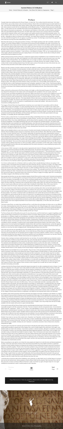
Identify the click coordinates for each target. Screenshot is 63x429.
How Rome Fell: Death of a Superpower (39, 10)
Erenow (24, 426)
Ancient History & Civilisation (20, 10)
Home (10, 10)
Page (53, 368)
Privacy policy (37, 426)
